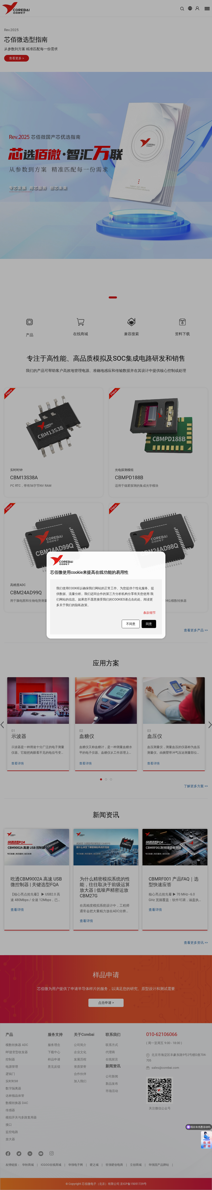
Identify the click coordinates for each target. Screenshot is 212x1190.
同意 (149, 624)
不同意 (130, 624)
